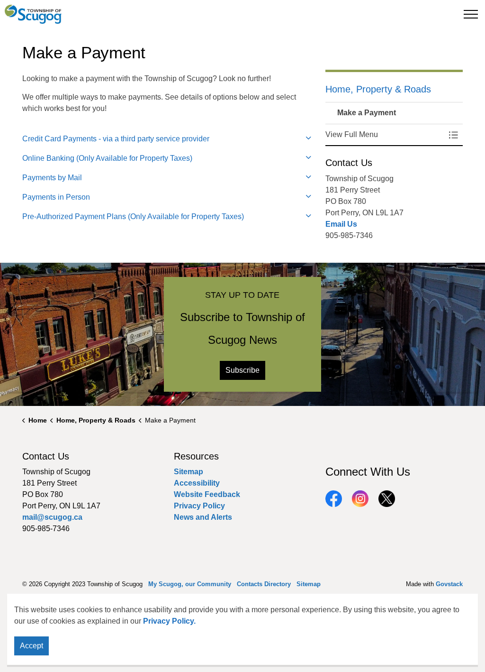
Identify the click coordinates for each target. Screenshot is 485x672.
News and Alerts (203, 517)
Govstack (449, 584)
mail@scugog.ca (52, 517)
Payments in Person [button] (56, 197)
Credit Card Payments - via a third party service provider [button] (115, 139)
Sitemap (188, 472)
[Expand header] (471, 14)
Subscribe (242, 370)
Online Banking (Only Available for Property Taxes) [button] (107, 158)
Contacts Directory (264, 584)
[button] (384, 134)
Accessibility (197, 483)
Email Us (341, 224)
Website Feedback (207, 494)
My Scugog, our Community (189, 584)
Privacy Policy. (169, 621)
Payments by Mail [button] (52, 178)
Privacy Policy (199, 506)
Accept (31, 646)
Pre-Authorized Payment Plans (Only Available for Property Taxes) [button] (133, 216)
